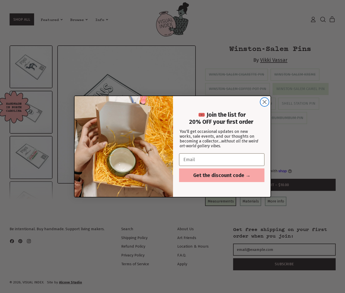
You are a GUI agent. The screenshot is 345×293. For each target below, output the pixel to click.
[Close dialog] (264, 102)
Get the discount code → (222, 175)
